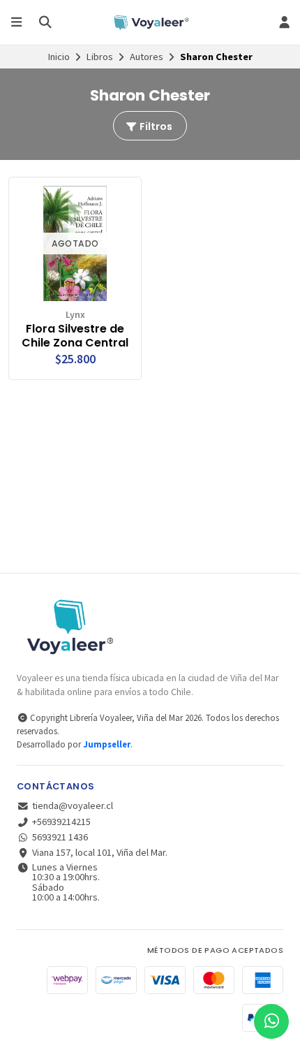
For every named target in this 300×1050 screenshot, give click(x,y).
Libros (100, 56)
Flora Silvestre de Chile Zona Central (75, 336)
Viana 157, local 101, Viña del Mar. (99, 852)
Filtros (154, 126)
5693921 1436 (60, 837)
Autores (146, 56)
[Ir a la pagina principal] (149, 22)
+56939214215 (61, 821)
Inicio (59, 56)
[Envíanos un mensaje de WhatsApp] (271, 1021)
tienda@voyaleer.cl (72, 805)
